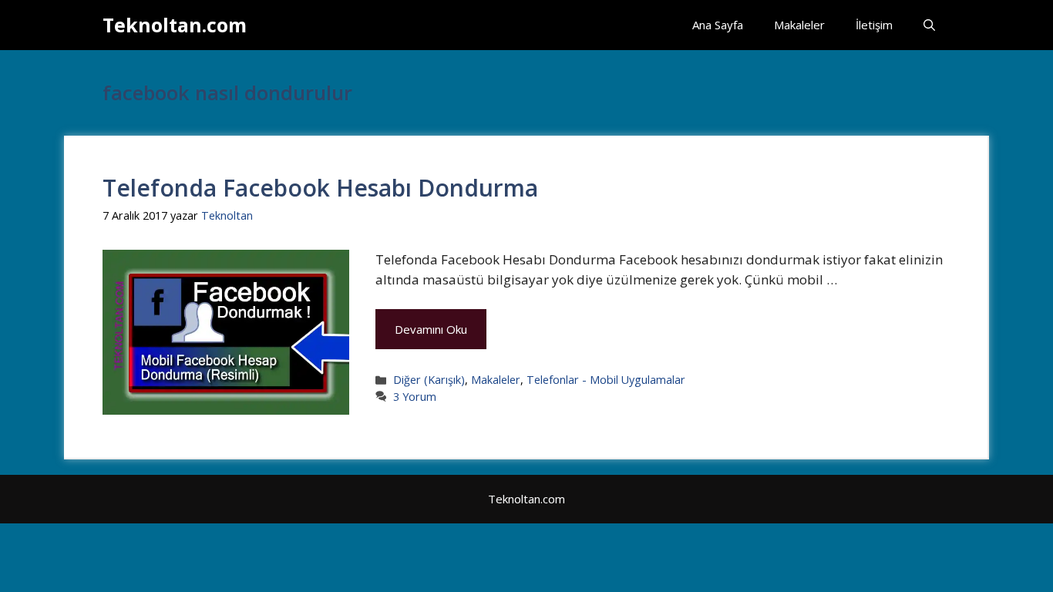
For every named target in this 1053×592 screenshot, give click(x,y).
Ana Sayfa (717, 24)
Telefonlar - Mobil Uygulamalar (605, 379)
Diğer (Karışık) (429, 379)
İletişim (874, 24)
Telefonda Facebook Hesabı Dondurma (320, 188)
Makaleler (799, 24)
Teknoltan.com (175, 25)
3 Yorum (414, 396)
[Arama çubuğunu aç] (929, 25)
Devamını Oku (431, 329)
